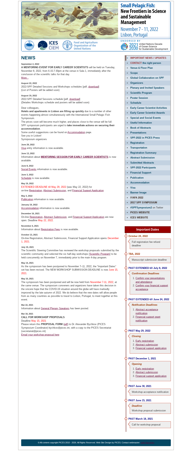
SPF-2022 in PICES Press (145, 137)
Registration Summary (143, 152)
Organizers (136, 82)
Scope (134, 73)
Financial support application (151, 348)
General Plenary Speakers (55, 308)
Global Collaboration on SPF (147, 77)
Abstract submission (147, 344)
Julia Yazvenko (147, 442)
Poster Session (139, 98)
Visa (23, 148)
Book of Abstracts (140, 127)
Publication (27, 199)
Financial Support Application (88, 190)
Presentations (138, 132)
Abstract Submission (54, 190)
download (93, 86)
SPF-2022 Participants (143, 167)
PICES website (140, 212)
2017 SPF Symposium (143, 202)
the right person (145, 63)
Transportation (138, 147)
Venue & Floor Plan (141, 67)
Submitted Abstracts (142, 162)
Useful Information (141, 122)
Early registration (145, 340)
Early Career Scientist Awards (147, 112)
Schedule (26, 178)
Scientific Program (100, 254)
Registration (35, 190)
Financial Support (140, 172)
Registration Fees (50, 229)
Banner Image (138, 192)
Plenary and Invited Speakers (147, 87)
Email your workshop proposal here (40, 334)
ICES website (139, 217)
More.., (25, 77)
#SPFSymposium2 (141, 207)
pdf (66, 324)
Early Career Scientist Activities (148, 107)
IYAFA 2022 (136, 197)
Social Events (28, 169)
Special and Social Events (145, 117)
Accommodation (76, 132)
